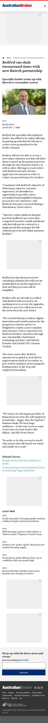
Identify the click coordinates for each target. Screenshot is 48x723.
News (9, 58)
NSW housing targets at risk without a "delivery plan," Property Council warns (22, 533)
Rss (20, 698)
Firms (4, 693)
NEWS (4, 516)
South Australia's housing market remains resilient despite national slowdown (23, 519)
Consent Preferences (22, 695)
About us (5, 698)
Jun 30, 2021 (7, 127)
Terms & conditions (23, 693)
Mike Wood (9, 124)
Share (17, 127)
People (11, 693)
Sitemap (14, 698)
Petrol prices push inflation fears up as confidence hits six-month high (22, 559)
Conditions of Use (38, 695)
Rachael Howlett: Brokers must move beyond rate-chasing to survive (21, 572)
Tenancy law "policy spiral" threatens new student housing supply (23, 546)
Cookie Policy (7, 695)
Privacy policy (37, 693)
